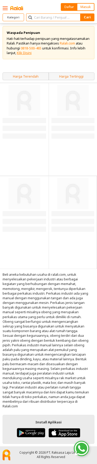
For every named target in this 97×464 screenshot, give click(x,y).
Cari (87, 17)
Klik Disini (24, 52)
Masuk (85, 6)
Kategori (13, 17)
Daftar (69, 6)
